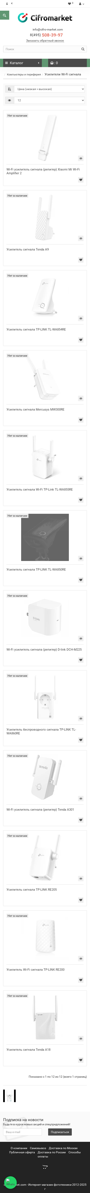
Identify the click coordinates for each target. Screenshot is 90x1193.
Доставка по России (52, 1152)
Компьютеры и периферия (24, 74)
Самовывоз (38, 1148)
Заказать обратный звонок (45, 40)
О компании (19, 1148)
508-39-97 (46, 35)
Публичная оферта (22, 1152)
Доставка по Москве (63, 1148)
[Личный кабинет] (81, 4)
